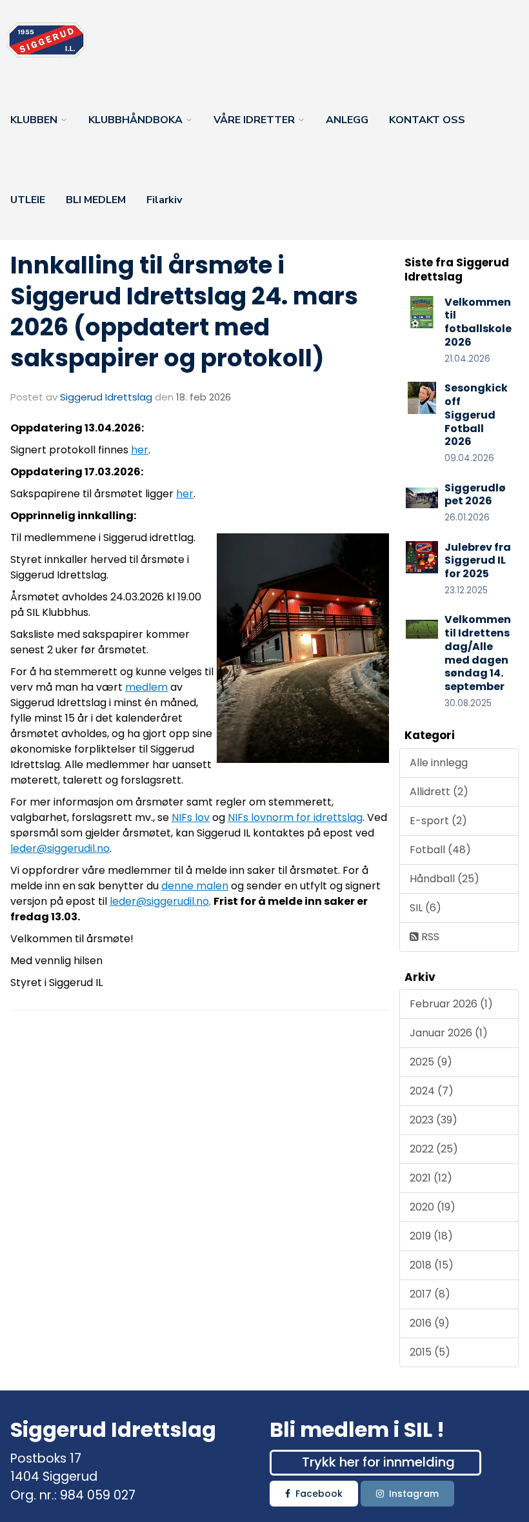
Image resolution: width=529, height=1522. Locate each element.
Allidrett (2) (439, 791)
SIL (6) (425, 907)
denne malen (194, 885)
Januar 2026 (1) (449, 1032)
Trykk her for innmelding (378, 1462)
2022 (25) (434, 1149)
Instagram (414, 1493)
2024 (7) (432, 1090)
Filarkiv (164, 200)
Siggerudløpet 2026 (475, 494)
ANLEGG (347, 120)
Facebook (319, 1493)
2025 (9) (431, 1061)
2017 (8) (430, 1294)
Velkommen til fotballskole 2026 (478, 322)
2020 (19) (432, 1207)
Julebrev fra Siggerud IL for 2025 (477, 561)
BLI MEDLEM (96, 200)
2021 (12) (431, 1178)
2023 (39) (433, 1119)
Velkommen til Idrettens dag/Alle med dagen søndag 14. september (477, 653)
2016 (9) (430, 1323)
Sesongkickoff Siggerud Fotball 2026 (476, 414)
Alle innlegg (439, 762)
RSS (429, 936)
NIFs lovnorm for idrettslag (295, 817)
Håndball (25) (444, 878)
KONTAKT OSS (427, 120)
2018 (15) (432, 1265)
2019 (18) (431, 1236)
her (139, 449)
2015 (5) (430, 1352)
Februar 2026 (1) (451, 1003)
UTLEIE (27, 200)
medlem (146, 687)
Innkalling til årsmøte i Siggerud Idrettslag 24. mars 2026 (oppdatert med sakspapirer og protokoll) (184, 311)
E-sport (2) (438, 820)
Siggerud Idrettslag (106, 397)
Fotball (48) (440, 849)
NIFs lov (191, 817)
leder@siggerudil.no (60, 848)
